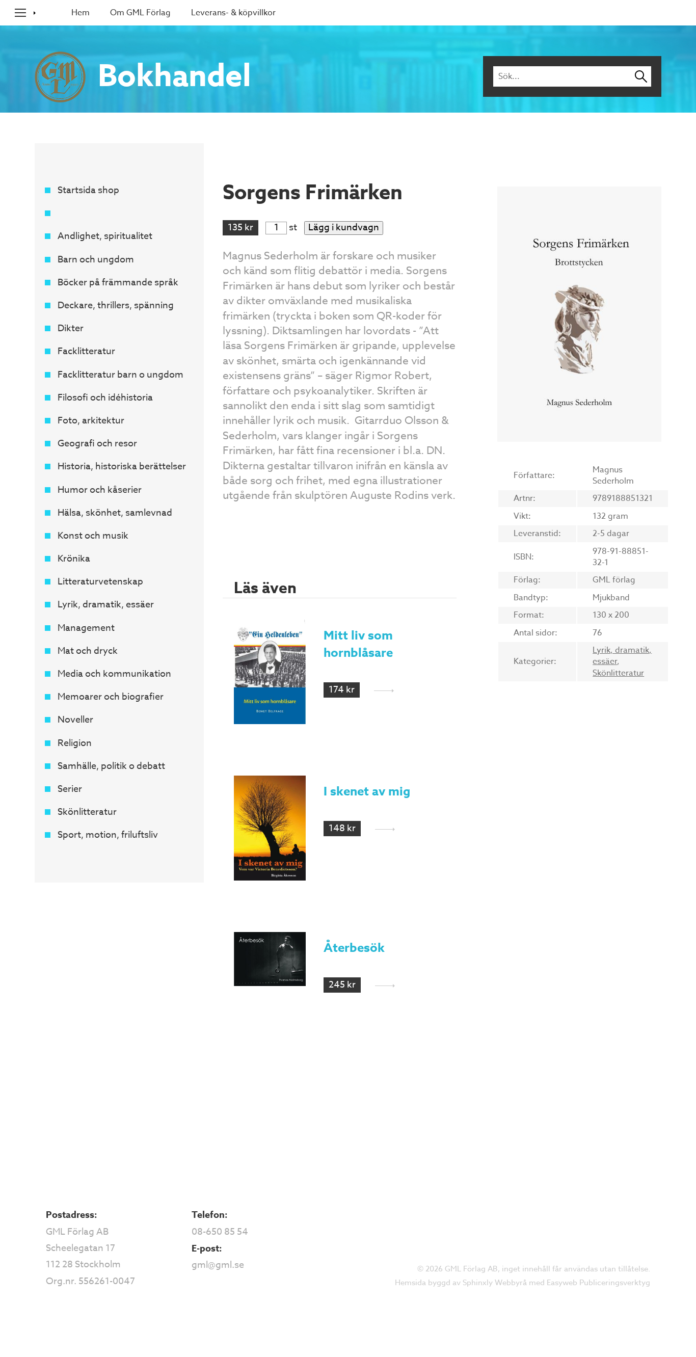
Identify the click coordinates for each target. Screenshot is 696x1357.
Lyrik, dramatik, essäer (106, 604)
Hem (80, 13)
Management (86, 628)
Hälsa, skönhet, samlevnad (115, 513)
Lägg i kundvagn (343, 227)
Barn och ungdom (96, 260)
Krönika (74, 559)
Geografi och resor (97, 443)
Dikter (71, 328)
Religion (75, 743)
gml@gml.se (218, 1265)
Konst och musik (93, 536)
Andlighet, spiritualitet (105, 236)
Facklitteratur (86, 351)
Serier (70, 789)
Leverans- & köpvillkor (233, 13)
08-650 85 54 (220, 1232)
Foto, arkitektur (91, 421)
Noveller (75, 720)
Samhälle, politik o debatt (111, 766)
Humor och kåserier (100, 490)
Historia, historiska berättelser (122, 466)
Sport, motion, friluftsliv (108, 835)
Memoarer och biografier (111, 697)
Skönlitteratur (87, 812)
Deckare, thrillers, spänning (116, 305)
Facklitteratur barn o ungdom (120, 375)
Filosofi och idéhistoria (105, 398)
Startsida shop (88, 190)
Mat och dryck (88, 651)
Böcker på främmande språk (118, 282)
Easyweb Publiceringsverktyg (598, 1282)
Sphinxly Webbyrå (495, 1282)
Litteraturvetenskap (100, 582)
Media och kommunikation (114, 674)
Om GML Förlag (140, 13)
